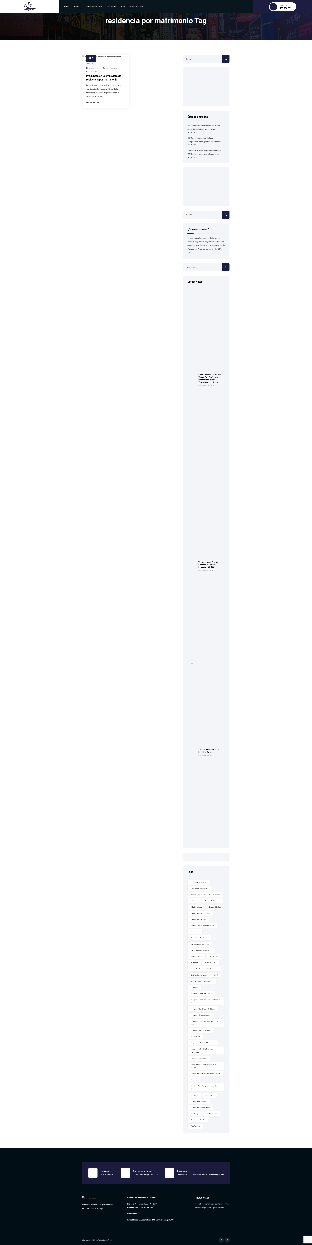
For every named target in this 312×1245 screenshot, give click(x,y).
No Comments (94, 71)
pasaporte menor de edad (200, 1030)
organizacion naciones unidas (202, 981)
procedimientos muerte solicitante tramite (203, 1065)
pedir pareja (195, 1037)
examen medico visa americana (202, 925)
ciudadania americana (199, 882)
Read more (91, 103)
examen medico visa (198, 919)
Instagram (113, 68)
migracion (194, 963)
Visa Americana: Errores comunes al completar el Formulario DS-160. (208, 564)
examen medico (215, 907)
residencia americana (199, 1101)
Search (225, 267)
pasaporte (194, 987)
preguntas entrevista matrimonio (203, 1043)
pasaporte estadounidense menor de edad (204, 1022)
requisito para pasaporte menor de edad (204, 1087)
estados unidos (196, 907)
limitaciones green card (200, 944)
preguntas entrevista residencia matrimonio (202, 1050)
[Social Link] (221, 1240)
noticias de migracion (199, 975)
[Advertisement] (206, 87)
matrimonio (214, 956)
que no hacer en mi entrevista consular (205, 1074)
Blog (107, 68)
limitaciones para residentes (201, 950)
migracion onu (210, 963)
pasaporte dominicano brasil (201, 994)
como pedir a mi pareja (199, 888)
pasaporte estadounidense (200, 1015)
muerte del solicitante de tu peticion (204, 969)
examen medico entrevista (200, 913)
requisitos (194, 1095)
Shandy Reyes (96, 68)
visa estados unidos (198, 1120)
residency (194, 1114)
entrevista (194, 901)
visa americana (211, 1114)
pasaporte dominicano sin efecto (203, 1009)
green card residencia (199, 938)
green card (195, 932)
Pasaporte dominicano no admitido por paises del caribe (205, 1001)
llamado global (196, 956)
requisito (194, 1080)
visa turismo (195, 1126)
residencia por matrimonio (200, 1107)
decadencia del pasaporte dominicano (205, 895)
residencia (209, 1095)
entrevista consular (212, 901)
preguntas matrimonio (199, 1058)
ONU (216, 975)
